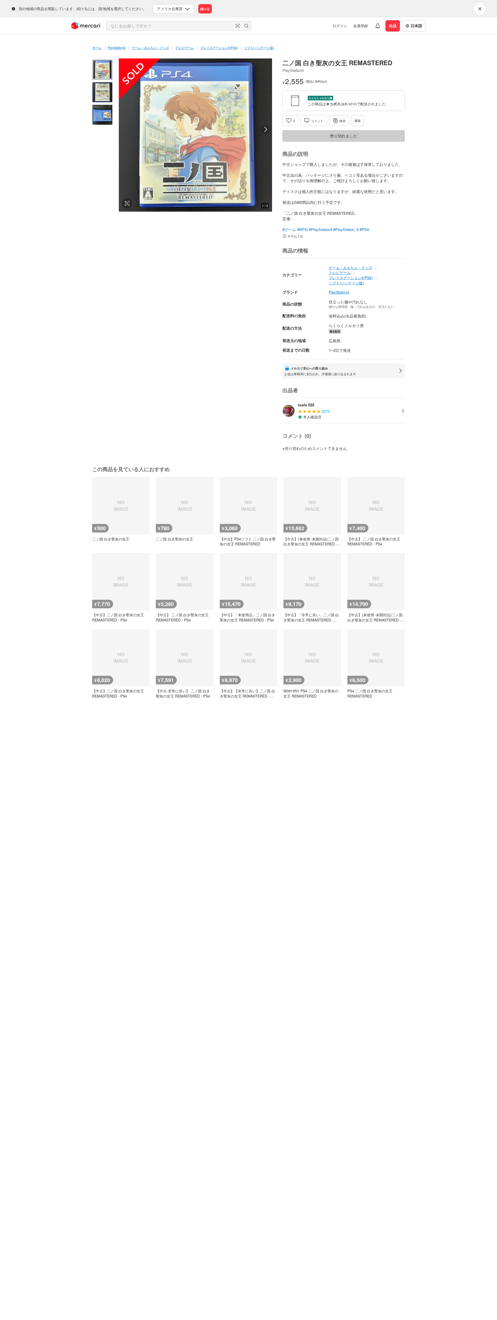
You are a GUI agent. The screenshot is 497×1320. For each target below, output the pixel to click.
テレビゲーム (184, 47)
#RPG (302, 229)
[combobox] (178, 26)
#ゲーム (289, 229)
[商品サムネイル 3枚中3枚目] (102, 115)
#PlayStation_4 (346, 229)
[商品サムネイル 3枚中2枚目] (102, 92)
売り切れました (343, 136)
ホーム (96, 47)
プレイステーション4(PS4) (219, 47)
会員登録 (360, 25)
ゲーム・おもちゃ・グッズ (150, 47)
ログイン (340, 25)
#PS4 (364, 229)
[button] (237, 25)
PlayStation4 (117, 47)
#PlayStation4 (320, 229)
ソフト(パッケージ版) (259, 47)
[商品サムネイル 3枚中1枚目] (102, 70)
